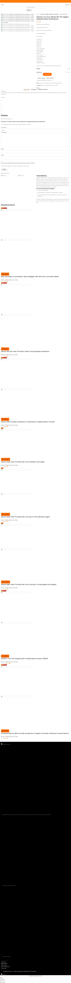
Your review (4, 132)
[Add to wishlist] (10, 271)
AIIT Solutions (33, 971)
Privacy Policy (4, 965)
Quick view (6, 271)
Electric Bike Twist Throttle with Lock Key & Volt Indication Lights (25, 517)
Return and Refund (5, 966)
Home (38, 14)
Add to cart (47, 74)
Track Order (4, 968)
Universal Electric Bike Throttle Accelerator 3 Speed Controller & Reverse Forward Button (35, 733)
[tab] (27, 89)
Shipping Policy (4, 963)
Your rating (4, 127)
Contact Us (3, 962)
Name (2, 149)
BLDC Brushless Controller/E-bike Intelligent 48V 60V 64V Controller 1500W (30, 277)
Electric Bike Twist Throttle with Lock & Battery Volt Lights (23, 462)
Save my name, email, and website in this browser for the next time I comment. (18, 163)
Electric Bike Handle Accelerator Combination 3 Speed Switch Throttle (28, 422)
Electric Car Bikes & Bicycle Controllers (50, 14)
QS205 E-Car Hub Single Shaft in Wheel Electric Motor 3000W (24, 659)
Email (2, 155)
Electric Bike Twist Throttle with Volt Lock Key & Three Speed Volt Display (28, 584)
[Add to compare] (3, 271)
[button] (5, 459)
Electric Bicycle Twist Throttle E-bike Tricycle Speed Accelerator (25, 351)
